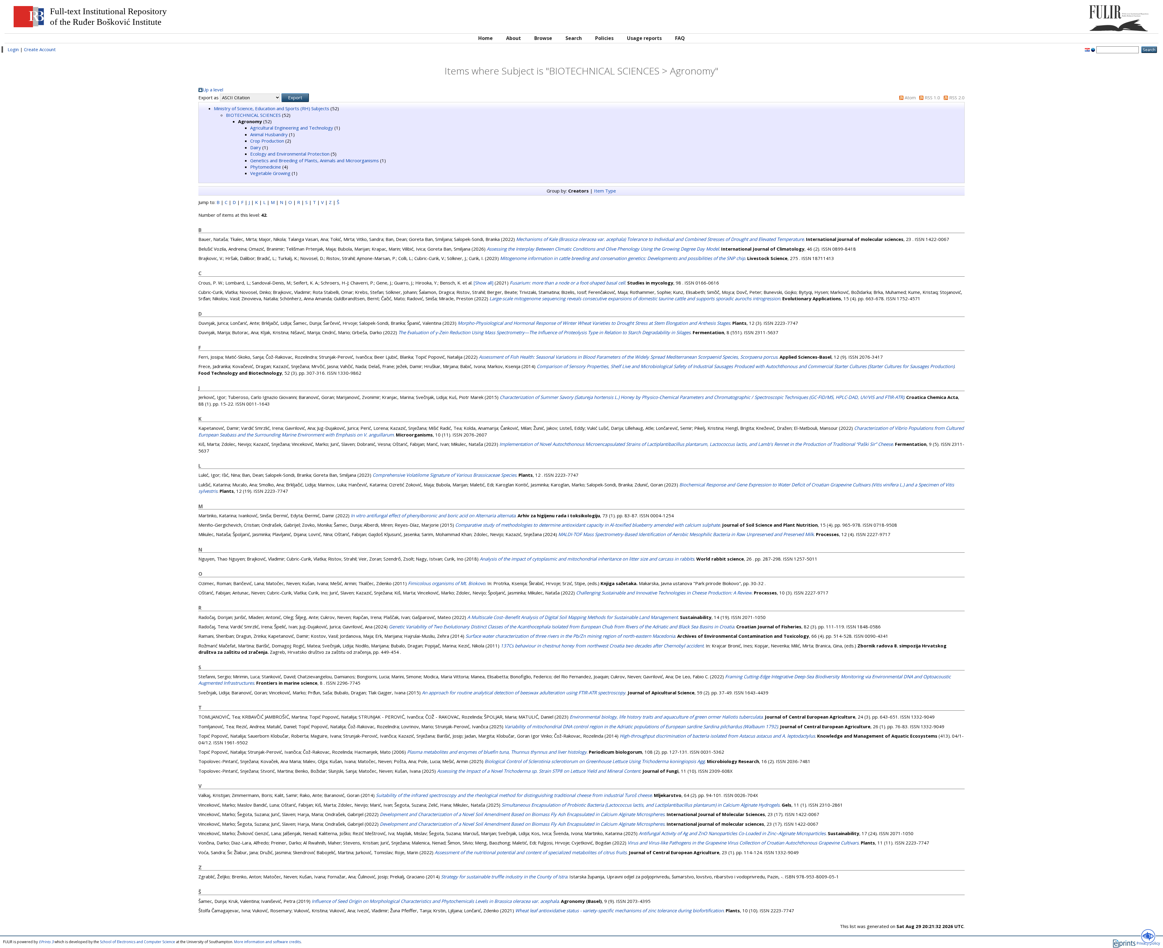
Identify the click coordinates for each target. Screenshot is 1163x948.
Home (485, 38)
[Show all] (483, 283)
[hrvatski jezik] (1087, 49)
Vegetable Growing (270, 173)
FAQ (680, 38)
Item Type (605, 191)
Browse (543, 38)
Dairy (255, 147)
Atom (910, 97)
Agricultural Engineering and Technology (291, 128)
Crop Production (267, 141)
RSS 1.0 (932, 97)
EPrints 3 (46, 941)
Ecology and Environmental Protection (290, 154)
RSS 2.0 (957, 97)
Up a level (213, 90)
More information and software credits (267, 941)
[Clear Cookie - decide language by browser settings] (1093, 49)
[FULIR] (1011, 16)
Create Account (40, 49)
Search (573, 38)
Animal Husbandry (269, 134)
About (513, 38)
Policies (604, 38)
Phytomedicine (265, 167)
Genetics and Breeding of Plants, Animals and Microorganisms (314, 160)
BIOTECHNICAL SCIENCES (253, 115)
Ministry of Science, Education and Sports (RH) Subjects (271, 108)
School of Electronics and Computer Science (137, 941)
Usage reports (644, 38)
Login (13, 49)
